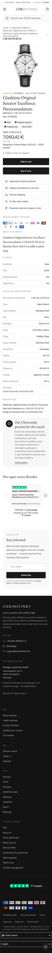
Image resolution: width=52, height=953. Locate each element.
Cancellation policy (10, 915)
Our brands (8, 735)
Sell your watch (10, 751)
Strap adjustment (11, 837)
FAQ (4, 827)
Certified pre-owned (12, 730)
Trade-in (7, 756)
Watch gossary (10, 857)
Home (5, 27)
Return (6, 807)
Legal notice (7, 922)
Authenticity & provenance (15, 852)
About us (7, 832)
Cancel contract (32, 922)
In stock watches (11, 725)
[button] (47, 9)
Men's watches (10, 715)
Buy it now (26, 171)
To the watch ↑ (21, 462)
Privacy (42, 915)
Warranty (7, 812)
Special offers (9, 847)
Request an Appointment (14, 693)
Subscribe (26, 575)
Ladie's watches (10, 720)
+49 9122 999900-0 (16, 641)
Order (5, 781)
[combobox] (26, 18)
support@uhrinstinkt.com (18, 651)
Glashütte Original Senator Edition (18, 30)
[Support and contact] (46, 947)
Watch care (8, 862)
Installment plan (10, 792)
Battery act (19, 922)
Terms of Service (20, 583)
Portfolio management (13, 867)
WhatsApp (11, 646)
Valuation (7, 761)
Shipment (7, 797)
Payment (7, 787)
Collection (7, 802)
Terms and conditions (28, 915)
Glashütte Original (20, 27)
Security (7, 777)
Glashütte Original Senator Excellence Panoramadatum (20, 34)
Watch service (9, 842)
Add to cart (26, 161)
